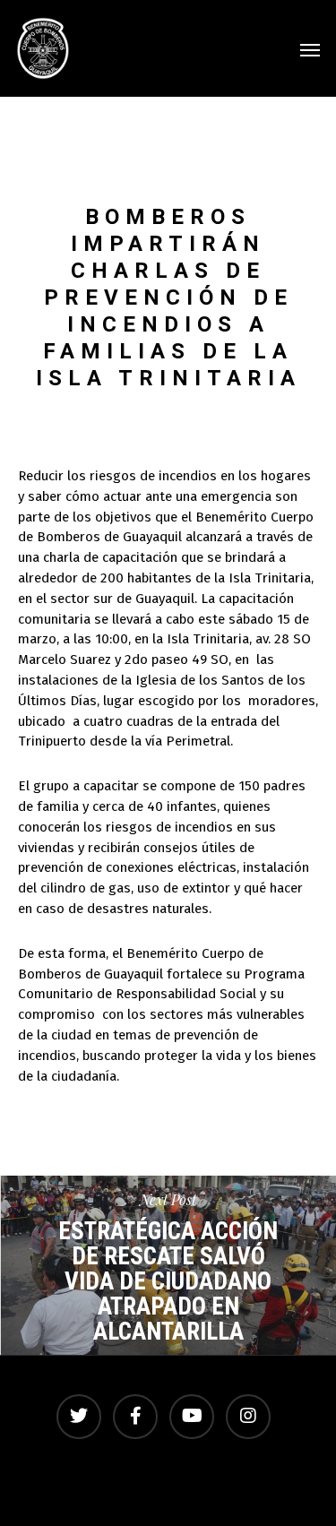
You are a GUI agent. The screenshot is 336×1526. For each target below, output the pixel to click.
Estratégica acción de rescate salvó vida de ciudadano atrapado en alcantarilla (168, 1265)
